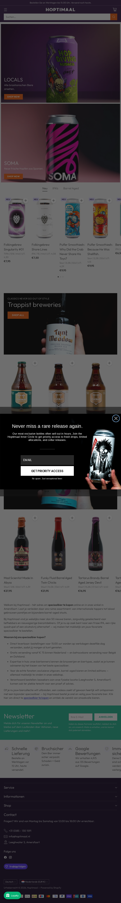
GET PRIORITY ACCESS (47, 471)
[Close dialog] (115, 418)
